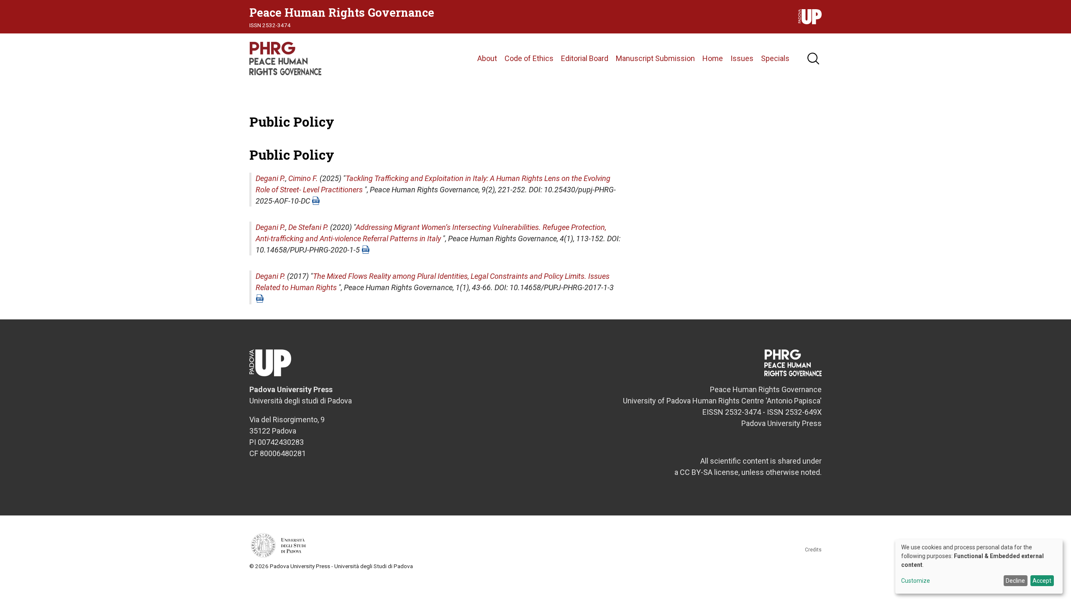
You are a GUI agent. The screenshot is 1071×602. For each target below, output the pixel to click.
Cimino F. (303, 178)
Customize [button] (915, 581)
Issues (741, 58)
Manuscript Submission (655, 58)
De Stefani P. (308, 227)
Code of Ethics (529, 58)
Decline (1015, 580)
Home (712, 58)
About (487, 58)
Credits (813, 550)
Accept (1042, 580)
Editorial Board (584, 58)
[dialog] (979, 566)
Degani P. (270, 178)
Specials (775, 58)
